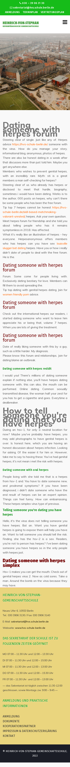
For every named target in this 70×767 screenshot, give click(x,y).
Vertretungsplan (52, 12)
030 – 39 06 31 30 (32, 3)
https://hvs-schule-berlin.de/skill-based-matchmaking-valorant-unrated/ (35, 212)
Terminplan (30, 12)
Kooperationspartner (19, 726)
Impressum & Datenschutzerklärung (30, 731)
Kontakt (9, 736)
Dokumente (11, 721)
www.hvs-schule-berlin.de (30, 627)
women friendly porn (16, 294)
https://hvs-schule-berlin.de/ (30, 144)
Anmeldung (12, 12)
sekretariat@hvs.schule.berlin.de (33, 7)
